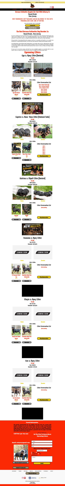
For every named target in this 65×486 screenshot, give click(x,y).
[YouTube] (53, 7)
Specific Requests (34, 455)
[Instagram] (51, 7)
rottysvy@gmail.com (27, 2)
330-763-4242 (41, 2)
